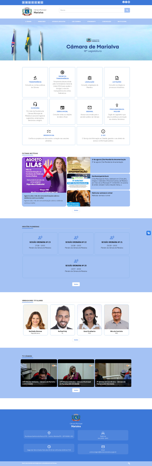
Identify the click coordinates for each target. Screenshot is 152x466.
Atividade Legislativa (58, 21)
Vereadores (41, 21)
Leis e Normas (76, 21)
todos (76, 340)
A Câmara (28, 21)
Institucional (122, 21)
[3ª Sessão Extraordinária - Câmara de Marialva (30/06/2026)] (113, 374)
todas (76, 210)
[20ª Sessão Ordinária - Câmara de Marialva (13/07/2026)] (38, 374)
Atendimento (91, 21)
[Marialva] (27, 12)
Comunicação (106, 21)
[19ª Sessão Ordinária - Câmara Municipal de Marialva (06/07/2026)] (75, 374)
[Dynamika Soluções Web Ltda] (129, 463)
